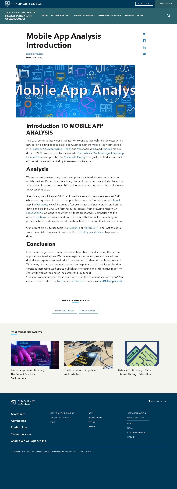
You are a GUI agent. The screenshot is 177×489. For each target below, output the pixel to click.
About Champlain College (62, 413)
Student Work (88, 310)
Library (91, 427)
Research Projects (61, 16)
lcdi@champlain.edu (111, 281)
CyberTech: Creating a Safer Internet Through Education (142, 358)
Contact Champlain (136, 413)
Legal (129, 428)
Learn (140, 16)
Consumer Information (138, 432)
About (44, 16)
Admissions (18, 420)
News (91, 413)
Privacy (130, 423)
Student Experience (84, 16)
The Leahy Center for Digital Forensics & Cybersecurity (20, 15)
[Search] (169, 16)
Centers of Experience (60, 418)
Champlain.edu (165, 4)
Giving (52, 422)
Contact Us (144, 4)
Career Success (21, 434)
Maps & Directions (135, 418)
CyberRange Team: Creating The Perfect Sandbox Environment (35, 360)
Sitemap (130, 437)
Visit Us (91, 422)
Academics (18, 414)
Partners (129, 16)
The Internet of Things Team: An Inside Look (88, 358)
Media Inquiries (95, 418)
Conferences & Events (109, 16)
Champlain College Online (28, 441)
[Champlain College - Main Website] (23, 3)
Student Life (19, 427)
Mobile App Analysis (64, 310)
